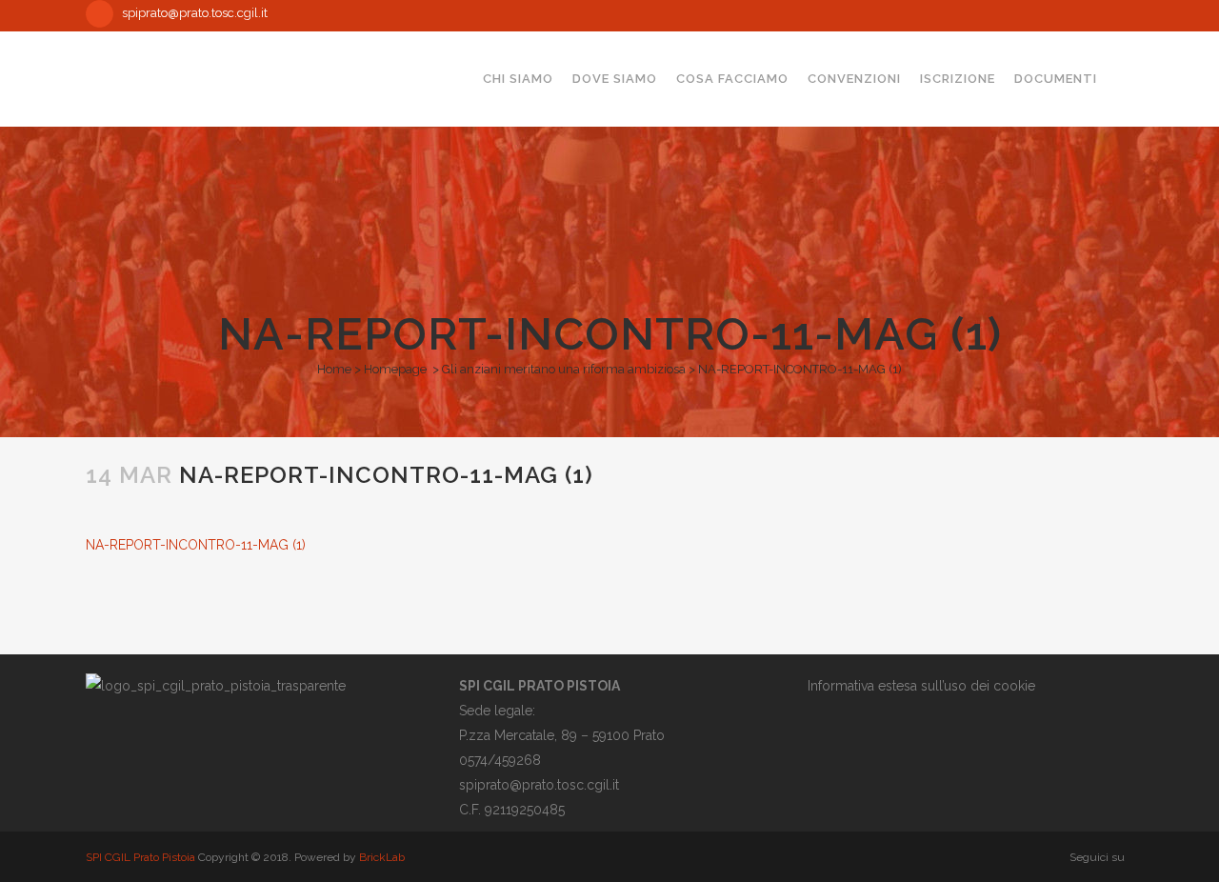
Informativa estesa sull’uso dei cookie (921, 685)
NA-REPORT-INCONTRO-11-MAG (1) (196, 544)
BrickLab (382, 857)
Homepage (395, 369)
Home (334, 369)
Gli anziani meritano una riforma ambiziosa (564, 369)
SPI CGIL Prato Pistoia (140, 857)
